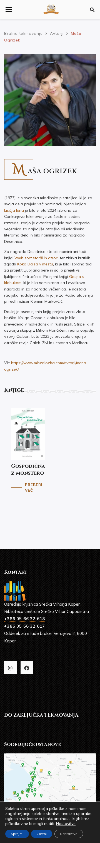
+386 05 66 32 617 (24, 626)
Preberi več (33, 487)
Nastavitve (66, 823)
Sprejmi (17, 834)
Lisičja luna (14, 210)
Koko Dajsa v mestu (35, 264)
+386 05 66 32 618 (24, 618)
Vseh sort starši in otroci (36, 257)
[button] (9, 10)
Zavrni (42, 834)
